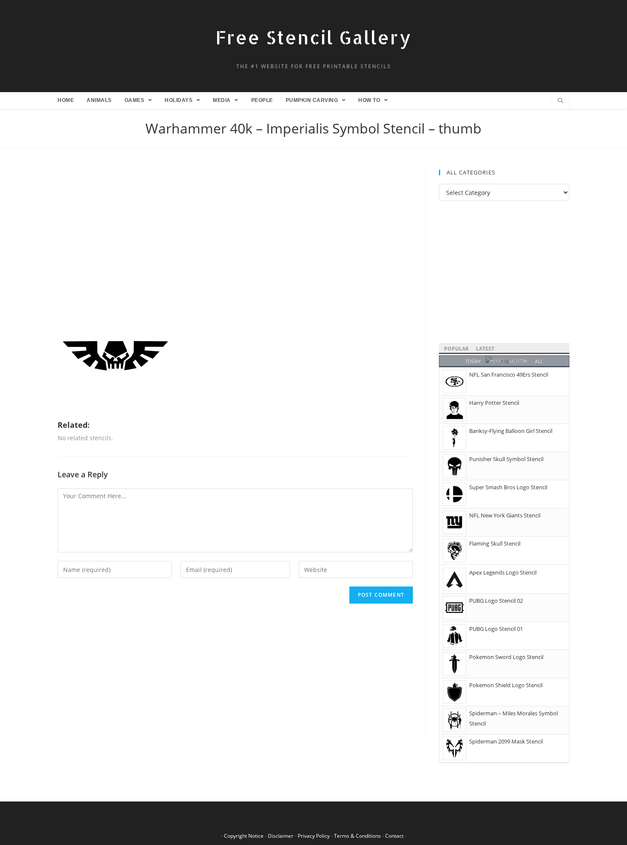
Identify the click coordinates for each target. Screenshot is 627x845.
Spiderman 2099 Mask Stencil (506, 741)
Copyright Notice (244, 835)
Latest (485, 348)
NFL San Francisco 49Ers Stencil (508, 374)
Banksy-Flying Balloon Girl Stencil (510, 431)
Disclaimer (280, 835)
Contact (394, 835)
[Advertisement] (235, 233)
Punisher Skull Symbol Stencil (506, 459)
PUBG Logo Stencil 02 (496, 600)
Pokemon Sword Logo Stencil (506, 657)
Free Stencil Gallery (313, 37)
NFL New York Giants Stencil (504, 515)
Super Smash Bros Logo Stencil (508, 487)
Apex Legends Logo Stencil (503, 572)
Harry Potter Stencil (494, 403)
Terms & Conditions (357, 835)
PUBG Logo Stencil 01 (496, 629)
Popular (456, 348)
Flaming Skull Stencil (494, 543)
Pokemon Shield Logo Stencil (506, 685)
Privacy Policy (314, 835)
